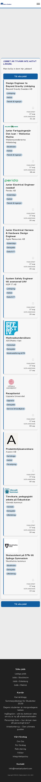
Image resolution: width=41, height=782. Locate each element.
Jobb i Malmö (20, 685)
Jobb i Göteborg (20, 681)
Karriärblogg (20, 697)
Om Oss (20, 741)
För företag (20, 745)
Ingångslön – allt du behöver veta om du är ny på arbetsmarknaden (20, 715)
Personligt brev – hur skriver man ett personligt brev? (21, 721)
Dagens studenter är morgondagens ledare (20, 708)
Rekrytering (20, 749)
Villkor (20, 752)
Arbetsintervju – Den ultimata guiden (20, 728)
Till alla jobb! (20, 76)
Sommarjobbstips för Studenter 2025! (20, 702)
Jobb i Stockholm (20, 677)
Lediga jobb (20, 673)
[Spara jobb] (33, 108)
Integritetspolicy (20, 756)
